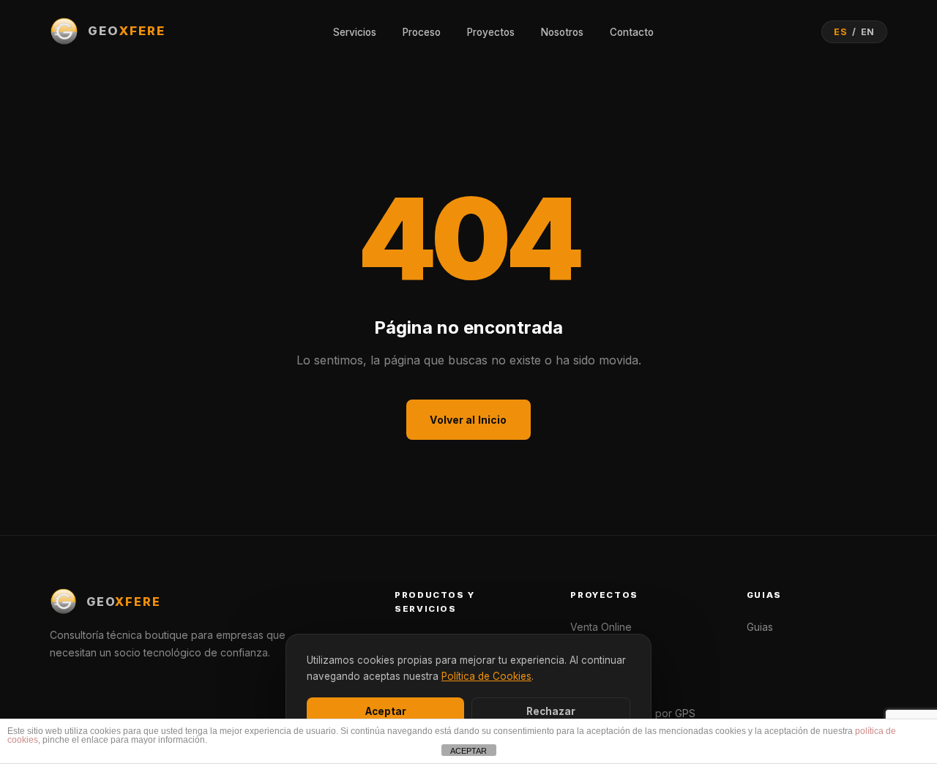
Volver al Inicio (468, 419)
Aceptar (385, 711)
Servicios (354, 32)
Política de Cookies (486, 676)
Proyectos (491, 32)
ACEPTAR (468, 750)
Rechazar (550, 711)
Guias (760, 627)
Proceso (422, 32)
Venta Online (601, 627)
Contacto (632, 32)
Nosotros (562, 32)
